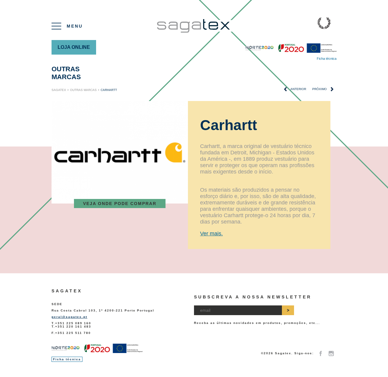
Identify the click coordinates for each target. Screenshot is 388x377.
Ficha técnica (326, 58)
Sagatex (59, 90)
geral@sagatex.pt (69, 316)
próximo (320, 89)
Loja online (74, 47)
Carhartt (109, 90)
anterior (298, 89)
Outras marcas (66, 73)
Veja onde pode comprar (119, 203)
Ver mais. (211, 234)
